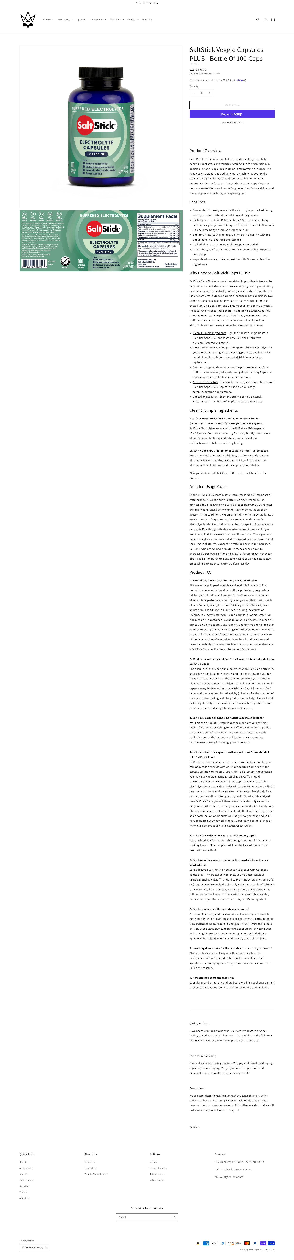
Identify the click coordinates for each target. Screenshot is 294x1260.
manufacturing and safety (218, 438)
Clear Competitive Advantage (210, 347)
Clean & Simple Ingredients (209, 333)
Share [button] (196, 1126)
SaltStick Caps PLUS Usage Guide (245, 889)
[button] (48, 19)
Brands (23, 1161)
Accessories (25, 1167)
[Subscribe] (174, 1217)
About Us (24, 1197)
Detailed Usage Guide (206, 367)
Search (153, 1161)
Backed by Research (205, 396)
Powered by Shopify (266, 1250)
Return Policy (157, 1180)
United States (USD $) (32, 1247)
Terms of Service (158, 1167)
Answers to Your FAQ (205, 382)
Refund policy (157, 1174)
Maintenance (26, 1180)
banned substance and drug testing (221, 443)
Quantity (194, 86)
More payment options (232, 122)
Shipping (194, 73)
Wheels (23, 1191)
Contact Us (91, 1167)
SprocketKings (252, 1250)
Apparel (23, 1174)
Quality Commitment (96, 1174)
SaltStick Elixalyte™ (237, 776)
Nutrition (24, 1185)
